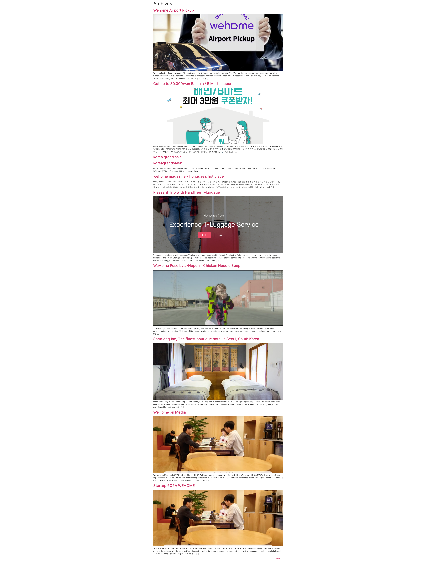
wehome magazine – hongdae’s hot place (188, 176)
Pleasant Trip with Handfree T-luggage (186, 192)
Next (279, 559)
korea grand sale (167, 157)
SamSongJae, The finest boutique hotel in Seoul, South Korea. (206, 339)
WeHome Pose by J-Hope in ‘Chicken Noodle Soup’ (197, 265)
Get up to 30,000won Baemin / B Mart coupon (192, 83)
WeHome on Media (169, 412)
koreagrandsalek (167, 163)
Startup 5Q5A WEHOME (174, 485)
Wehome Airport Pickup (173, 10)
